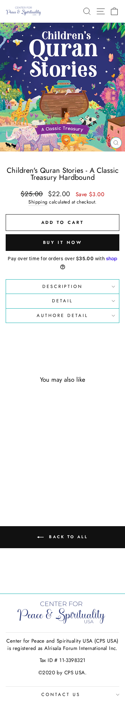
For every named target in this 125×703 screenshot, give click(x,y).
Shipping (37, 202)
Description (62, 286)
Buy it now (62, 242)
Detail (62, 301)
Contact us (60, 694)
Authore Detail (62, 315)
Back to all (67, 537)
